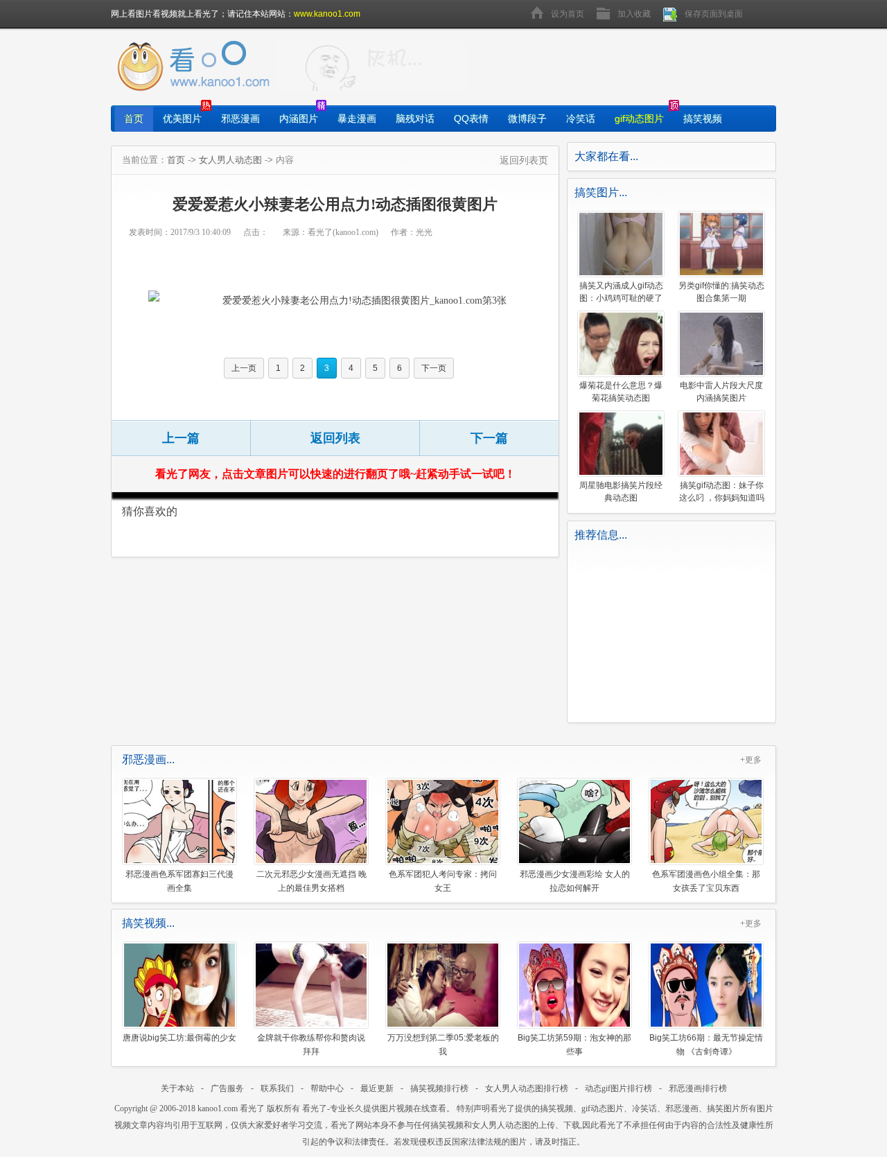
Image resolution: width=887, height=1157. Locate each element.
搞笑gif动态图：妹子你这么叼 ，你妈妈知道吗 (721, 491)
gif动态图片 (639, 118)
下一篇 (489, 438)
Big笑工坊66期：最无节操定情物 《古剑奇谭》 (706, 1044)
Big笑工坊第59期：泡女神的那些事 (574, 1044)
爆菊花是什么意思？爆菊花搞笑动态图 (620, 392)
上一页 (243, 368)
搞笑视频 (702, 118)
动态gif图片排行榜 (618, 1088)
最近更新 (377, 1088)
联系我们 (277, 1088)
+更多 (751, 760)
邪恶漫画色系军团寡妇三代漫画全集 (179, 880)
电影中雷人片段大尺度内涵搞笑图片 (721, 392)
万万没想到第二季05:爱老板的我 (443, 1044)
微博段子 (527, 118)
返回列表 (335, 438)
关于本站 (177, 1088)
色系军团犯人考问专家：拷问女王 (443, 880)
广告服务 (227, 1088)
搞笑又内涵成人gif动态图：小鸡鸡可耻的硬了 (621, 292)
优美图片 (182, 118)
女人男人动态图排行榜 (526, 1088)
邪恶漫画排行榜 (698, 1088)
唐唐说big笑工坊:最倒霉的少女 (179, 1038)
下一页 (433, 368)
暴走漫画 (356, 118)
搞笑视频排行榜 (439, 1088)
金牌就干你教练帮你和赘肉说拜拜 (311, 1044)
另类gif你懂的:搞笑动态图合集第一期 (721, 292)
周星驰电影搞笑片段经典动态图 (620, 491)
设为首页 (567, 14)
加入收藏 (634, 14)
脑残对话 (415, 118)
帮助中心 (327, 1088)
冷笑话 (580, 118)
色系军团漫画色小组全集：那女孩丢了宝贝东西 (706, 880)
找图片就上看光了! (370, 67)
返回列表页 (524, 160)
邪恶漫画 (240, 118)
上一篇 (181, 438)
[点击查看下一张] (349, 300)
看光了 (252, 1108)
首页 (133, 118)
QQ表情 (471, 118)
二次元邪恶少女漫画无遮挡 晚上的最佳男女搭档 (311, 880)
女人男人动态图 (230, 160)
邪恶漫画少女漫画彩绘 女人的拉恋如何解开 (575, 880)
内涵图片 (298, 118)
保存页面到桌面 (714, 14)
